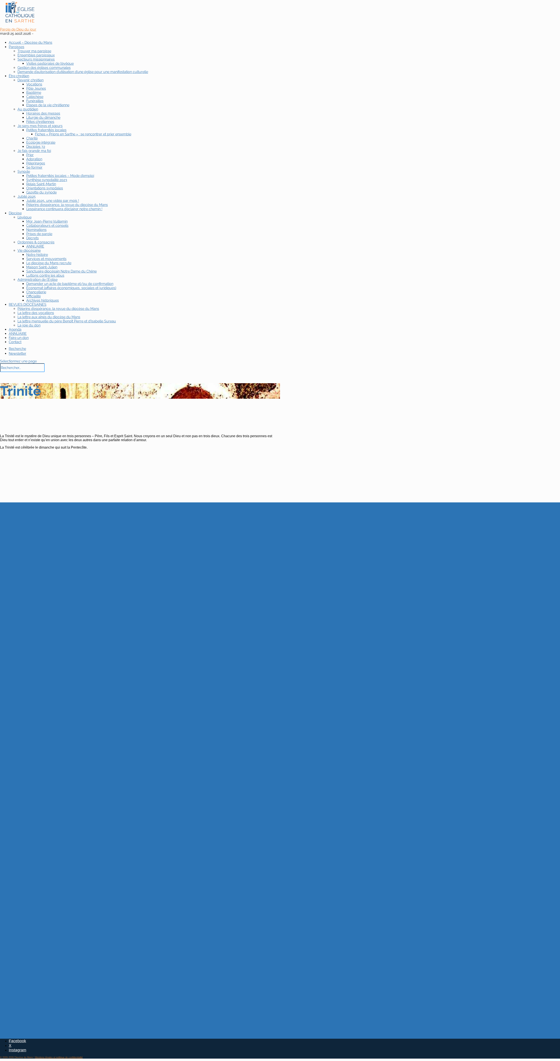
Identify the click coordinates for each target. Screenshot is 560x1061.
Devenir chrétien (31, 80)
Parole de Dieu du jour (18, 29)
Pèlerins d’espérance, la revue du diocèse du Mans (67, 205)
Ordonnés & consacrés (36, 242)
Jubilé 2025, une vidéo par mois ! (52, 201)
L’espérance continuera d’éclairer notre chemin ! (64, 209)
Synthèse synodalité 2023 (46, 180)
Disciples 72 (35, 147)
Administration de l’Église (38, 280)
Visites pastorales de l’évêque (50, 63)
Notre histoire (37, 255)
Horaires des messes (43, 113)
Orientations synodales (44, 188)
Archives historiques (42, 300)
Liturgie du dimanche (43, 117)
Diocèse (15, 213)
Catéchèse (34, 97)
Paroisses (16, 47)
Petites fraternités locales (46, 130)
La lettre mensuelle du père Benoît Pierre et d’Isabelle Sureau (67, 321)
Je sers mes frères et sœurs (40, 126)
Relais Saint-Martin (41, 184)
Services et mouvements (46, 259)
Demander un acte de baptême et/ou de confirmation (69, 284)
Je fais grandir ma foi (34, 151)
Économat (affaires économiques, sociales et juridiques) (71, 288)
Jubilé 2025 (27, 196)
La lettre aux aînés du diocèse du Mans (49, 317)
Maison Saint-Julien (41, 267)
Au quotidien (28, 109)
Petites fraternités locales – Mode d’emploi (60, 176)
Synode (24, 172)
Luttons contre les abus (45, 275)
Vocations (34, 84)
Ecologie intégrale (40, 142)
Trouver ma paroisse (34, 51)
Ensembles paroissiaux (36, 55)
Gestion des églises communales (44, 68)
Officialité (33, 296)
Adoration (34, 159)
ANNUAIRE (35, 246)
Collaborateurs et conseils (47, 226)
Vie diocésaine (29, 250)
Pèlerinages (35, 163)
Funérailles (35, 101)
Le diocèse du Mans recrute (48, 263)
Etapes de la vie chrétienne (47, 105)
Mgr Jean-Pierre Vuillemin (47, 221)
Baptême (33, 93)
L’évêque (25, 217)
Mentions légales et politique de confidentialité (59, 1057)
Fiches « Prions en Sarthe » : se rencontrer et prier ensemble (83, 134)
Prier (30, 155)
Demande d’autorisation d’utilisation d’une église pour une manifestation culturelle (83, 72)
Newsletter (17, 353)
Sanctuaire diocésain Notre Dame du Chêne (61, 271)
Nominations (36, 230)
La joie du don (29, 325)
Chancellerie (36, 292)
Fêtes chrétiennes (40, 122)
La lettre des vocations (36, 313)
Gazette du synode (41, 192)
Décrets (32, 238)
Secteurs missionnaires (36, 59)
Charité (32, 138)
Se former (34, 167)
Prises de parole (39, 234)
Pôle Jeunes (36, 88)
